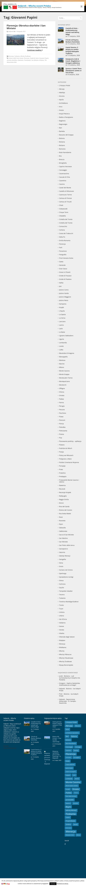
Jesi (60, 286)
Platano (61, 445)
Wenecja (62, 644)
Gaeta (61, 262)
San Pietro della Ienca (66, 545)
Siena (61, 563)
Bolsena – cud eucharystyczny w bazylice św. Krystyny (69, 678)
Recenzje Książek (65, 492)
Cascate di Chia (64, 177)
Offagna (62, 388)
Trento (61, 605)
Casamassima (64, 174)
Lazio (61, 329)
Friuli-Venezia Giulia (66, 258)
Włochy (61, 651)
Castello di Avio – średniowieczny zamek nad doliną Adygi (72, 31)
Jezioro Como (64, 290)
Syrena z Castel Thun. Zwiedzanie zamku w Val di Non (74, 71)
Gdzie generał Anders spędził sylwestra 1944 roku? (57, 724)
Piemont (62, 420)
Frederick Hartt (34, 58)
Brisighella (63, 163)
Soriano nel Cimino (66, 570)
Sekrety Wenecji (64, 556)
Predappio (62, 476)
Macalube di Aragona (66, 353)
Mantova (62, 360)
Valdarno (62, 623)
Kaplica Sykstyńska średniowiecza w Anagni (69, 684)
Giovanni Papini (43, 58)
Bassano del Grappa (66, 135)
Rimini (61, 503)
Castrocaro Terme (65, 195)
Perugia (61, 406)
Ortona (61, 392)
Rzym (61, 524)
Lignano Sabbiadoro (66, 336)
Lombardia (63, 343)
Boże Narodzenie (65, 152)
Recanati (62, 489)
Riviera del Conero (65, 510)
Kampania (62, 304)
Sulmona (62, 584)
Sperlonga (62, 573)
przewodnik (69, 800)
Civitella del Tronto (65, 219)
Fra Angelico (77, 757)
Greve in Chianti (64, 272)
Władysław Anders (70, 835)
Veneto (61, 630)
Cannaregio (69, 747)
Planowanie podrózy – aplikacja (70, 441)
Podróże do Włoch (65, 448)
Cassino (62, 184)
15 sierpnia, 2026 (74, 44)
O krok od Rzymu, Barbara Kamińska (73, 41)
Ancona (61, 96)
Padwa (61, 399)
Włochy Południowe (66, 658)
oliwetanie (20, 60)
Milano (61, 367)
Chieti (61, 205)
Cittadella (62, 216)
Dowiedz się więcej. (62, 883)
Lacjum (68, 775)
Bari (60, 128)
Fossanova (63, 251)
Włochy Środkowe (25, 56)
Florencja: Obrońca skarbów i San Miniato (26, 27)
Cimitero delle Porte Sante (15, 58)
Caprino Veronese (65, 166)
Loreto (61, 346)
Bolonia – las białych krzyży (70, 689)
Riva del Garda (64, 506)
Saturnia (62, 552)
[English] (2, 883)
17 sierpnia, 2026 (74, 36)
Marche (61, 364)
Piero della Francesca (71, 796)
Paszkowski (27, 60)
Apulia (61, 100)
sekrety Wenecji (71, 810)
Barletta (62, 131)
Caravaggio (63, 170)
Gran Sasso (63, 269)
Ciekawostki (63, 209)
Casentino (62, 181)
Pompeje (62, 466)
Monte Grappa (64, 374)
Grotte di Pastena (65, 279)
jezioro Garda (69, 768)
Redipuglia (63, 496)
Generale (62, 265)
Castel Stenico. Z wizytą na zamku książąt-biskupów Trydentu (72, 50)
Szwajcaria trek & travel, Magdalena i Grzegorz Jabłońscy (73, 61)
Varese (61, 626)
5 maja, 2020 (57, 760)
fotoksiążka (68, 757)
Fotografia (62, 255)
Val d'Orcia (63, 619)
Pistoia (61, 434)
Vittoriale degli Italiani (67, 637)
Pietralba (62, 427)
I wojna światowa (70, 764)
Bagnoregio (63, 124)
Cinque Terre (63, 212)
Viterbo (61, 633)
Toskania (17, 56)
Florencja (11, 56)
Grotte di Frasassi (65, 276)
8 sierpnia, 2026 (73, 74)
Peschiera (62, 413)
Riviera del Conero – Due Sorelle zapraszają (56, 739)
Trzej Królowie (70, 821)
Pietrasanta (63, 431)
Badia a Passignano (66, 117)
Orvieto (61, 395)
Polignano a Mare (65, 459)
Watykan (62, 640)
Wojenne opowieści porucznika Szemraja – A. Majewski (56, 754)
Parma (61, 402)
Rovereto (62, 521)
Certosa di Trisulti (65, 202)
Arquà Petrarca (64, 114)
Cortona (62, 230)
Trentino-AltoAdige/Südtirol (68, 602)
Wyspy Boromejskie (66, 665)
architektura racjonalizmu (72, 733)
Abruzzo (77, 726)
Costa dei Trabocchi (66, 233)
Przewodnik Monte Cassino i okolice (69, 481)
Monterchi (62, 385)
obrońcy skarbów (12, 60)
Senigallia (62, 559)
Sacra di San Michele (66, 535)
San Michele (63, 542)
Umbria (61, 612)
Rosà (61, 517)
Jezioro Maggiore (65, 297)
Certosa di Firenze (65, 198)
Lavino (61, 325)
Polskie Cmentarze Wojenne (69, 462)
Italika (61, 283)
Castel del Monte (65, 188)
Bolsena (62, 142)
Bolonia (62, 138)
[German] (4, 883)
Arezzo (61, 110)
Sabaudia (62, 528)
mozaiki (68, 789)
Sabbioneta (63, 531)
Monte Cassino (64, 371)
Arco (60, 107)
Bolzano (62, 145)
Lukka (61, 350)
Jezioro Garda (64, 293)
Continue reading (34, 50)
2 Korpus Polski (64, 85)
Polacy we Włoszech (66, 455)
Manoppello (63, 357)
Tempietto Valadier (66, 591)
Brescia (61, 159)
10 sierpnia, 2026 (74, 65)
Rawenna (62, 485)
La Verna (62, 318)
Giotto (67, 761)
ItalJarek (10, 31)
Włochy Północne (65, 654)
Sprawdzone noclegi (66, 577)
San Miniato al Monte (37, 60)
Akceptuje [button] (52, 883)
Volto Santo (68, 828)
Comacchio (63, 226)
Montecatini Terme (65, 378)
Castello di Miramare (66, 191)
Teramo (62, 595)
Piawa (61, 417)
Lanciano (62, 321)
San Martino (63, 538)
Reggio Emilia (64, 499)
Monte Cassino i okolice (72, 785)
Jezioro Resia (63, 300)
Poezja (61, 452)
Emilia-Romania (64, 240)
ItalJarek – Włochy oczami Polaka (34, 5)
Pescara (62, 410)
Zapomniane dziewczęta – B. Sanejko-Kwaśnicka (67, 701)
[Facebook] (65, 844)
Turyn (61, 609)
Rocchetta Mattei (65, 514)
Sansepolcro (63, 549)
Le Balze (62, 332)
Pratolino (62, 473)
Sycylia (61, 588)
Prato (61, 469)
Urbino (61, 616)
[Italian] (7, 883)
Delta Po (62, 237)
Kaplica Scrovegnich (71, 771)
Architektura (63, 103)
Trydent (68, 817)
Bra (60, 156)
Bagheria (62, 121)
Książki (61, 307)
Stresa (61, 580)
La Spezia (62, 314)
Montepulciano (64, 381)
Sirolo (61, 566)
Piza (60, 438)
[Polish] (9, 883)
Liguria (61, 339)
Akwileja (62, 93)
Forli (60, 247)
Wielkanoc (62, 647)
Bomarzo (62, 149)
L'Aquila (62, 311)
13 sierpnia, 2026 (74, 55)
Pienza (61, 424)
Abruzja (61, 89)
